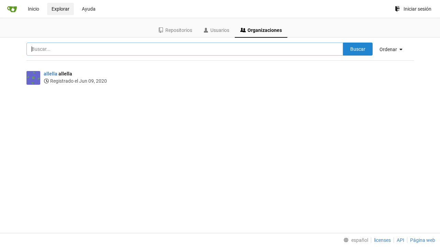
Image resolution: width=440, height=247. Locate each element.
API (400, 240)
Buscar (357, 49)
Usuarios (219, 30)
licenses (382, 240)
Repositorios (178, 30)
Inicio (33, 9)
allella (50, 74)
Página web (422, 240)
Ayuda (89, 9)
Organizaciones (265, 30)
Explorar (60, 9)
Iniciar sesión (417, 9)
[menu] (393, 49)
